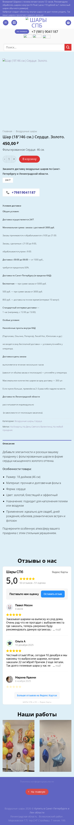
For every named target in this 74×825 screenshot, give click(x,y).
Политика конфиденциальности (37, 781)
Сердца (38, 421)
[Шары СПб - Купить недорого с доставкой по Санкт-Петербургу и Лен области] (37, 23)
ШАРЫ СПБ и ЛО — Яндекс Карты (37, 702)
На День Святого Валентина (37, 426)
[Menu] (5, 23)
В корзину (30, 159)
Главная (7, 131)
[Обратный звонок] (14, 23)
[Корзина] (68, 23)
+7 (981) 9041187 (44, 31)
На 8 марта (16, 426)
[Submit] (68, 47)
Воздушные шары (26, 131)
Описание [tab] (9, 443)
